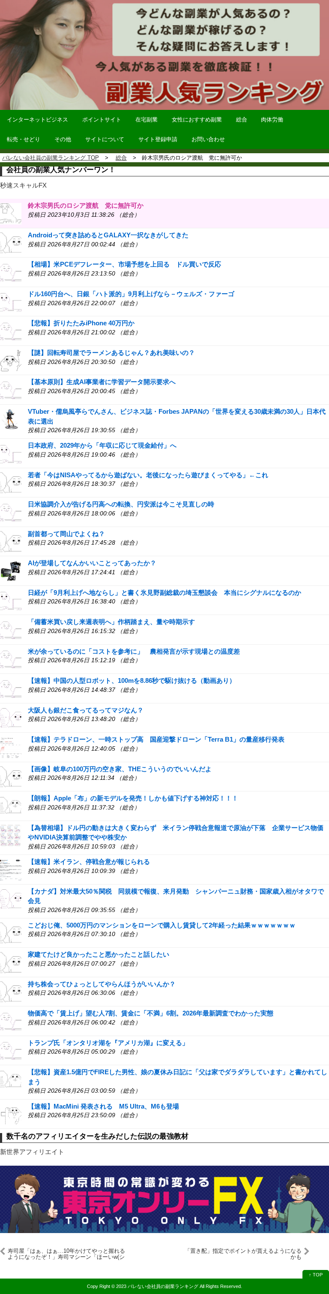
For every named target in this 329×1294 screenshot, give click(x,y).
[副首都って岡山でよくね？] (10, 541)
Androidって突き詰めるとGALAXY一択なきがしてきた (108, 235)
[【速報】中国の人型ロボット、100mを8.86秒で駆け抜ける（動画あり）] (10, 688)
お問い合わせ (208, 139)
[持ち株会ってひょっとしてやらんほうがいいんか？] (10, 991)
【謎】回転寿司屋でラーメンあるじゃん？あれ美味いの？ (111, 352)
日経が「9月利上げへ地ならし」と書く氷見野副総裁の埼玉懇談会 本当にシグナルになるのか (164, 592)
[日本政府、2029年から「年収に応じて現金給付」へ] (10, 453)
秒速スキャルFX (23, 185)
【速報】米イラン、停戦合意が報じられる (89, 861)
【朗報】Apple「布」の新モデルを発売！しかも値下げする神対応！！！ (133, 798)
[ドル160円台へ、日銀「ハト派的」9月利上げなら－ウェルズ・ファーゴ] (10, 301)
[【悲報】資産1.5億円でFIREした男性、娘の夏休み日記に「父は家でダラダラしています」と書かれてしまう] (10, 1079)
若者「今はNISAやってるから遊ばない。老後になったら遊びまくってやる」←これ (148, 475)
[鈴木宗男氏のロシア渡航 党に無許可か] (10, 213)
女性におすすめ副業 (197, 119)
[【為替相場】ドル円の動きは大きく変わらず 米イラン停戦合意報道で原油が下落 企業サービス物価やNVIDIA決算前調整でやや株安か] (10, 835)
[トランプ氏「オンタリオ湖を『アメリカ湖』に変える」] (10, 1050)
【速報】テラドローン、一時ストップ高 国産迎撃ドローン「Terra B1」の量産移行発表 (156, 739)
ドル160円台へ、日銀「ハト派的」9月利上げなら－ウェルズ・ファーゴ (131, 293)
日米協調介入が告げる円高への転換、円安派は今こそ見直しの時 (121, 504)
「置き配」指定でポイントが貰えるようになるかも (243, 1254)
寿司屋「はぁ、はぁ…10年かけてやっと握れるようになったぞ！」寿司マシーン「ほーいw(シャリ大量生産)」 (66, 1254)
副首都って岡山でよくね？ (66, 533)
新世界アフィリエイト (32, 1151)
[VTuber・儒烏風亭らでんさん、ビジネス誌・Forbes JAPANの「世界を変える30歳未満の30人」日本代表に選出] (10, 418)
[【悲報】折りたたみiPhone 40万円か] (10, 330)
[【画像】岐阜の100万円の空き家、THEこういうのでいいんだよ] (10, 776)
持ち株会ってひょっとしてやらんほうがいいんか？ (102, 984)
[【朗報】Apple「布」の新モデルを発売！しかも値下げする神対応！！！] (10, 805)
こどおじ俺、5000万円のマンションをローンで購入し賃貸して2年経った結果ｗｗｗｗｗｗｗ (162, 925)
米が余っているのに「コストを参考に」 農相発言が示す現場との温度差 (134, 651)
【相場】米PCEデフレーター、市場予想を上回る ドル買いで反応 (124, 264)
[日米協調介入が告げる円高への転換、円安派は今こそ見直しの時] (10, 511)
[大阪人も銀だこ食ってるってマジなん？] (10, 717)
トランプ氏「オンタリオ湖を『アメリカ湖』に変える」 (108, 1042)
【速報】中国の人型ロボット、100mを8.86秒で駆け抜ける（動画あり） (132, 680)
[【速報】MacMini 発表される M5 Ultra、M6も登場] (10, 1113)
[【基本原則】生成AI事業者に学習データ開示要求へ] (10, 389)
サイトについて (104, 139)
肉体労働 (272, 119)
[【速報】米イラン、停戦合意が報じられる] (10, 869)
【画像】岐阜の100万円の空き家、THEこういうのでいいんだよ (120, 769)
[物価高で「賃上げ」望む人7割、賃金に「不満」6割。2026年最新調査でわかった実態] (10, 1020)
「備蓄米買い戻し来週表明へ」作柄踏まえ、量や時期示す (111, 621)
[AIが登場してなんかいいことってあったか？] (10, 570)
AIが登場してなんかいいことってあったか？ (92, 563)
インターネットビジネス (37, 119)
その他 (62, 139)
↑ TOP (316, 1274)
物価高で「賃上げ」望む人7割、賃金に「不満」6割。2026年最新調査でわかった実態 (150, 1013)
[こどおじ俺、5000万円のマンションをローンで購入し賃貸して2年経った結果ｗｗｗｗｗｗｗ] (10, 932)
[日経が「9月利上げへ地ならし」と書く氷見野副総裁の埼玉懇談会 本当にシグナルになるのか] (10, 599)
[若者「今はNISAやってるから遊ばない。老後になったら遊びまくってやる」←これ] (10, 482)
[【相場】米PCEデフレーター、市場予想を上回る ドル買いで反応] (10, 272)
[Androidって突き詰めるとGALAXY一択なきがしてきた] (10, 242)
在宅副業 (146, 119)
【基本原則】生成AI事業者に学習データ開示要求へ (102, 381)
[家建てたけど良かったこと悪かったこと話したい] (10, 962)
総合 (241, 119)
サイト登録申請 (157, 139)
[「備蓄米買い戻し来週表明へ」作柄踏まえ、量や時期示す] (10, 629)
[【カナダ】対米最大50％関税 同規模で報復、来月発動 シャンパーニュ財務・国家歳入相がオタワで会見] (10, 898)
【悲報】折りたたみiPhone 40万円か (81, 323)
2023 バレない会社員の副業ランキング (157, 1286)
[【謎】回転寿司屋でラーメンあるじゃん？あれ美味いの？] (10, 360)
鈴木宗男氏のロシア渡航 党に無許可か (86, 205)
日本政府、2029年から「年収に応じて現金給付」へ (102, 445)
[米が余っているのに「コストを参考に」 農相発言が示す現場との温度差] (10, 658)
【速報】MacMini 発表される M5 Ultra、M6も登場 (103, 1106)
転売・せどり (23, 139)
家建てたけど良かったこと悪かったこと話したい (98, 954)
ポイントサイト (101, 119)
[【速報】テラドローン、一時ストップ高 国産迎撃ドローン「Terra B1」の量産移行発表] (10, 747)
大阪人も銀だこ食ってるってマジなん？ (86, 710)
